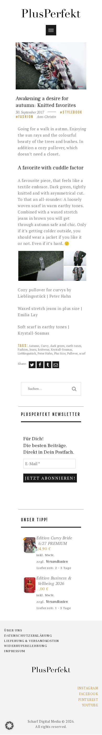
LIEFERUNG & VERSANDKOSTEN (31, 641)
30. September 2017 (30, 112)
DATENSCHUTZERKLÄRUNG (28, 636)
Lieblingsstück (27, 353)
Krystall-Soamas (61, 349)
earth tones (73, 346)
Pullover (72, 353)
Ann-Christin (46, 116)
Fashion (25, 117)
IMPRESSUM (14, 651)
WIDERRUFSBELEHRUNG (25, 646)
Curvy (45, 346)
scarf (82, 353)
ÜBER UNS (13, 630)
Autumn (34, 346)
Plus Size (60, 353)
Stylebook (72, 112)
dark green (57, 346)
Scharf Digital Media (44, 721)
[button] (40, 266)
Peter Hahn (45, 353)
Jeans (33, 349)
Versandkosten (57, 561)
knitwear (43, 349)
